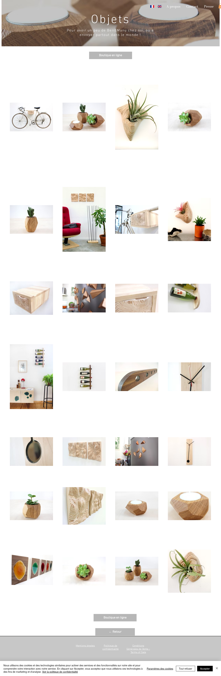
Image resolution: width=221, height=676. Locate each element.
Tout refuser (185, 668)
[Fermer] (217, 668)
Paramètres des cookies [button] (160, 668)
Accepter (205, 668)
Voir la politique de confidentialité (60, 671)
